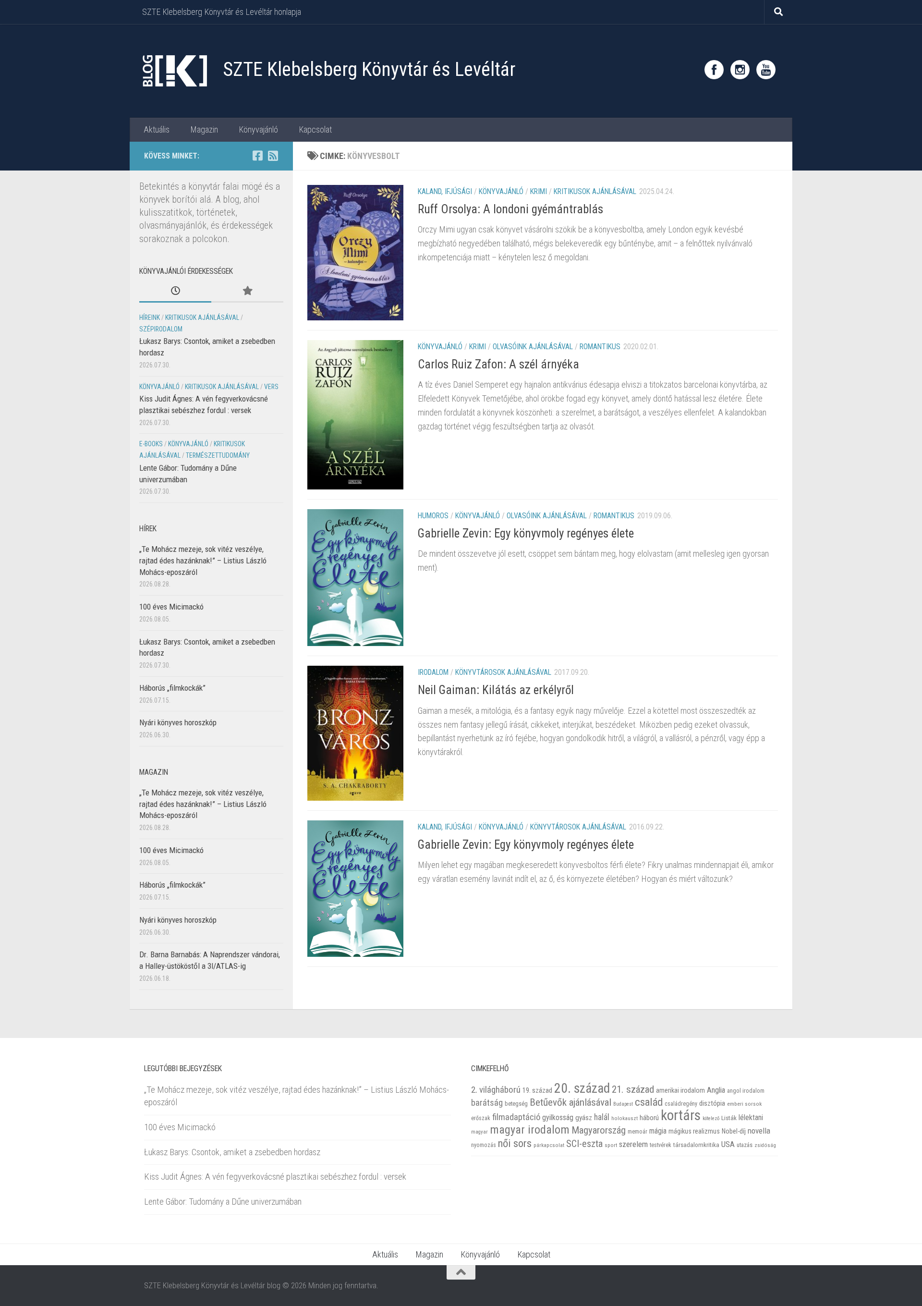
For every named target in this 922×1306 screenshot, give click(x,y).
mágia (658, 1131)
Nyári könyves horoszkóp (178, 722)
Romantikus (600, 346)
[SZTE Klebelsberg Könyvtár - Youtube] (766, 69)
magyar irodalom (530, 1129)
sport (611, 1145)
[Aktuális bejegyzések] (175, 292)
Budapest (623, 1104)
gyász (583, 1117)
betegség (516, 1103)
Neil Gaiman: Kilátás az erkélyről (496, 689)
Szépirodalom (160, 329)
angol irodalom (745, 1090)
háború (649, 1117)
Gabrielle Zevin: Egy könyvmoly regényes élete (526, 845)
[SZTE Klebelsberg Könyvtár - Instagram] (740, 69)
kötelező (711, 1118)
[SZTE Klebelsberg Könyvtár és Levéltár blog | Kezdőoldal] (174, 70)
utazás (744, 1144)
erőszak (480, 1118)
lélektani (751, 1117)
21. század (633, 1089)
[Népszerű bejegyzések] (247, 292)
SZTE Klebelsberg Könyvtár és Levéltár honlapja (221, 12)
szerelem (633, 1144)
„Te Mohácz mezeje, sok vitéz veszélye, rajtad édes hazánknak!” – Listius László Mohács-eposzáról (203, 560)
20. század (582, 1088)
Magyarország (598, 1130)
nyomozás (483, 1145)
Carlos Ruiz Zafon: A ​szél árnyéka (498, 364)
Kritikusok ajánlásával (595, 191)
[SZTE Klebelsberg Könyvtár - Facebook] (714, 69)
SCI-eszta (584, 1143)
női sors (515, 1143)
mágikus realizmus (694, 1131)
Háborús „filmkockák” (172, 688)
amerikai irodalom (680, 1090)
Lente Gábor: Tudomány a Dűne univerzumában (223, 1201)
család (649, 1102)
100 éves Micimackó (171, 606)
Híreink (149, 317)
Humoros (433, 515)
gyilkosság (557, 1117)
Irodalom (433, 672)
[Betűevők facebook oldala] (257, 155)
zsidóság (765, 1145)
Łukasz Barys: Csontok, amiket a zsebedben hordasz (232, 1152)
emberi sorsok (744, 1103)
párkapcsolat (549, 1145)
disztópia (712, 1103)
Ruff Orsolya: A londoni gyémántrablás (510, 209)
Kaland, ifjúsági (445, 191)
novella (759, 1130)
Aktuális (157, 129)
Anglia (716, 1090)
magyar (479, 1132)
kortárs (681, 1115)
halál (601, 1117)
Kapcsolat (315, 129)
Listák (729, 1118)
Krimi (538, 191)
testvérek (660, 1145)
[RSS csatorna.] (273, 155)
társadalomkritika (696, 1144)
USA (728, 1144)
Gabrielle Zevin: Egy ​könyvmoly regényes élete (526, 533)
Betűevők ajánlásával (570, 1102)
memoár (637, 1131)
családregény (681, 1103)
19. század (537, 1090)
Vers (271, 387)
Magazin (204, 129)
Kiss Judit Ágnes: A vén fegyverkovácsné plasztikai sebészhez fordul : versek (275, 1176)
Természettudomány (218, 455)
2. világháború (496, 1089)
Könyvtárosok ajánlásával (503, 672)
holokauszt (624, 1118)
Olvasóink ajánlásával (533, 346)
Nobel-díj (734, 1131)
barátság (487, 1103)
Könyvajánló (258, 129)
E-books (151, 444)
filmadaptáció (516, 1117)
